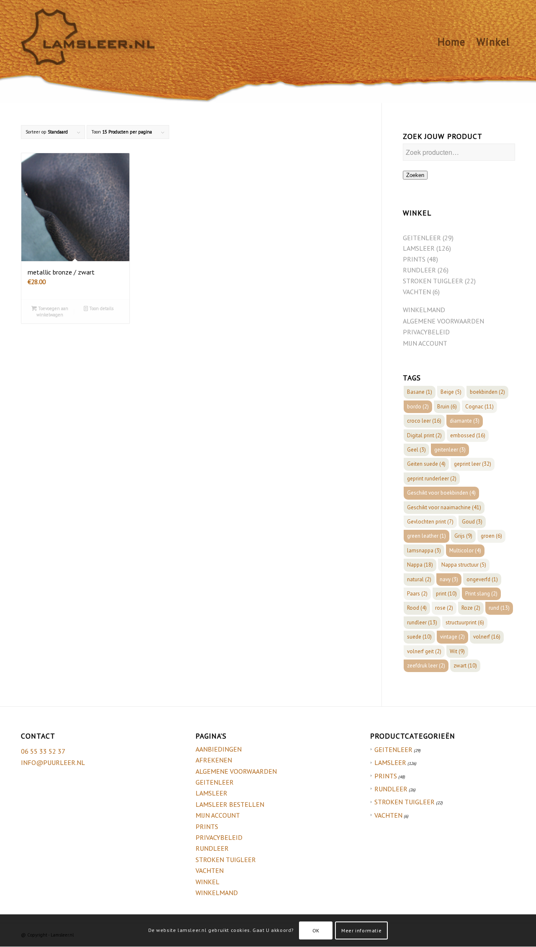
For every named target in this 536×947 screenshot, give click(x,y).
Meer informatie (361, 930)
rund (499, 607)
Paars (417, 593)
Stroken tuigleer (226, 859)
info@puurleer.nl (53, 762)
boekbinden (487, 391)
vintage (452, 636)
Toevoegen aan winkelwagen (52, 311)
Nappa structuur (463, 564)
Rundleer (212, 848)
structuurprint (465, 622)
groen (491, 535)
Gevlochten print (430, 521)
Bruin (447, 406)
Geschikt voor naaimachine (444, 507)
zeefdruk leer (426, 665)
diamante (464, 420)
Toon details (100, 308)
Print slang (481, 593)
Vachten (210, 870)
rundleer (422, 622)
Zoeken (415, 175)
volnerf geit (424, 651)
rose (444, 607)
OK (316, 930)
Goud (472, 521)
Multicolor (465, 550)
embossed (467, 435)
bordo (418, 406)
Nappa (420, 564)
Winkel (207, 882)
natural (419, 579)
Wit (457, 651)
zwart (465, 665)
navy (449, 579)
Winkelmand (424, 309)
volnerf (486, 636)
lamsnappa (424, 550)
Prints (207, 826)
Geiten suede (426, 463)
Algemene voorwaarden (443, 321)
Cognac (479, 406)
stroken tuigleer (404, 802)
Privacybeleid (426, 332)
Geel (416, 449)
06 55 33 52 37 (43, 751)
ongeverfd (482, 579)
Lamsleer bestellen (230, 804)
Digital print (424, 435)
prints (385, 776)
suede (419, 636)
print (446, 593)
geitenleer (450, 449)
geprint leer (472, 463)
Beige (451, 391)
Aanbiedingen (219, 749)
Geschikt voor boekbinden (441, 492)
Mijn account (425, 343)
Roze (470, 607)
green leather (426, 535)
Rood (417, 607)
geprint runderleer (431, 478)
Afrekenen (214, 760)
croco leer (424, 420)
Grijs (463, 535)
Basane (419, 391)
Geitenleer (215, 782)
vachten (388, 815)
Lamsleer (211, 793)
